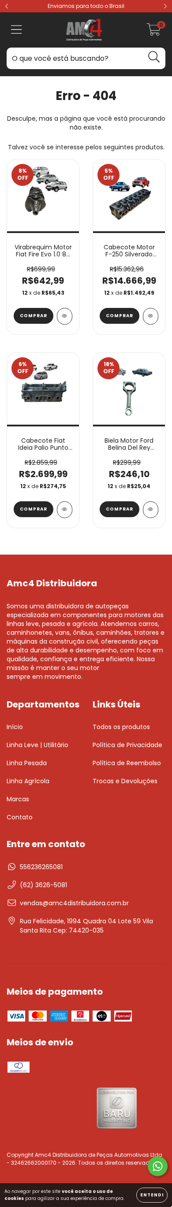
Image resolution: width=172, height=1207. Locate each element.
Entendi (152, 1195)
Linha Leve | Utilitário (37, 744)
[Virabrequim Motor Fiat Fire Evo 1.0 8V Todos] (64, 316)
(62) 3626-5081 (43, 885)
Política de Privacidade (127, 744)
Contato (20, 817)
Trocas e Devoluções (125, 781)
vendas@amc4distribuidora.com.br (74, 903)
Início (15, 726)
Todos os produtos (121, 726)
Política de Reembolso (127, 763)
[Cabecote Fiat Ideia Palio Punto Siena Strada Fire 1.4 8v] (64, 509)
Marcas (18, 799)
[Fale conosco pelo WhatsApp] (158, 1166)
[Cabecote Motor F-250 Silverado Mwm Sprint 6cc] (150, 316)
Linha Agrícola (28, 781)
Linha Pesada (27, 763)
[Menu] (16, 30)
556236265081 (41, 867)
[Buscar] (154, 57)
